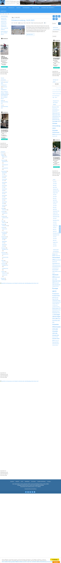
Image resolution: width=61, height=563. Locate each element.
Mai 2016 (54, 240)
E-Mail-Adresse (55, 31)
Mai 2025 (54, 198)
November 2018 (56, 220)
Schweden (3, 263)
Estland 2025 (4, 209)
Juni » (56, 97)
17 (58, 91)
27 (54, 95)
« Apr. (53, 97)
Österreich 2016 (5, 254)
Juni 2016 (55, 238)
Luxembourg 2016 (55, 306)
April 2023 (55, 209)
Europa (21, 23)
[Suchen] (59, 23)
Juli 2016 (54, 236)
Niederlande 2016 (55, 311)
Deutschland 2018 (57, 265)
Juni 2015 (55, 245)
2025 (3, 13)
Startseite (12, 481)
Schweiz (3, 271)
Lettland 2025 (4, 225)
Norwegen (3, 247)
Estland (2, 208)
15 (56, 91)
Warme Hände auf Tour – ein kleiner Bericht (4, 33)
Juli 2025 (54, 194)
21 (55, 93)
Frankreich (3, 216)
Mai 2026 (54, 185)
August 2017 (55, 225)
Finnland (3, 211)
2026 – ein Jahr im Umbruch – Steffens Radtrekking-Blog (4, 93)
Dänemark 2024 (5, 164)
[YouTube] (60, 229)
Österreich (3, 252)
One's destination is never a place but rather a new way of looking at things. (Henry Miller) (30, 484)
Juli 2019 (54, 218)
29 (56, 95)
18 (60, 91)
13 (54, 91)
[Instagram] (60, 228)
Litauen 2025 (4, 228)
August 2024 (55, 202)
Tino (2, 105)
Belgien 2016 (4, 156)
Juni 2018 (55, 224)
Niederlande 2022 (55, 119)
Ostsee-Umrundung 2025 (38, 23)
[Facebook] (60, 226)
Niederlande (3, 236)
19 (52, 93)
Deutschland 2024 (55, 268)
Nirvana (30, 488)
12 (52, 91)
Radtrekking (27, 481)
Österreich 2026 (5, 257)
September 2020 (56, 216)
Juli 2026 (54, 181)
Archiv (22, 481)
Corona (53, 108)
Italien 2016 (4, 222)
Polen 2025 (28, 23)
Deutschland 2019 (54, 111)
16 (57, 91)
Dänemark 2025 (5, 168)
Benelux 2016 (55, 107)
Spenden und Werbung (41, 481)
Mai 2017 (54, 229)
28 (55, 95)
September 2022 (56, 211)
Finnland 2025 (4, 213)
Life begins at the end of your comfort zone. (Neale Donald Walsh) (30, 485)
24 (58, 93)
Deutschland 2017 (55, 110)
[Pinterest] (60, 231)
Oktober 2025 (55, 189)
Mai (6, 13)
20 (54, 93)
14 (55, 91)
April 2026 (55, 187)
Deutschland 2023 (56, 266)
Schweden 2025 (5, 268)
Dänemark (3, 160)
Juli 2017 (54, 227)
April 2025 (55, 200)
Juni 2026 (55, 183)
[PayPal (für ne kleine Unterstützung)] (60, 232)
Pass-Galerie (33, 481)
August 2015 (55, 242)
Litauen (2, 227)
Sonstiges (3, 278)
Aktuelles (17, 481)
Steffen (2, 82)
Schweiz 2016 (4, 273)
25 (60, 93)
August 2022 (55, 213)
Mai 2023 (54, 207)
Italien (2, 221)
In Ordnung (54, 559)
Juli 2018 (54, 222)
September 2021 (56, 214)
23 (57, 93)
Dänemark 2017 (5, 161)
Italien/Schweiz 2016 (56, 116)
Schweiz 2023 (4, 274)
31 (58, 95)
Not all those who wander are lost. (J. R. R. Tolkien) (30, 486)
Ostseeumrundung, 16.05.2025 (22, 20)
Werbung (3, 279)
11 (60, 89)
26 (52, 95)
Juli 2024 (54, 203)
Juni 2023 (55, 205)
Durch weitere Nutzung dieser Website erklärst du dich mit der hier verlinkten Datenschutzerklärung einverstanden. (27, 561)
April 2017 (55, 231)
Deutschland (3, 171)
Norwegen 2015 (5, 249)
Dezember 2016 (56, 233)
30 (57, 95)
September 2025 (56, 191)
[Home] (0, 13)
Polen (24, 23)
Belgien (2, 155)
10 (58, 89)
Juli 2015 (54, 244)
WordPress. (34, 488)
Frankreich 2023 (5, 217)
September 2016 (56, 234)
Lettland (3, 224)
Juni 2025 (55, 196)
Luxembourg (3, 232)
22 (56, 93)
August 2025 (55, 192)
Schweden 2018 (5, 265)
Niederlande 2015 (55, 118)
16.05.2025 (15, 23)
